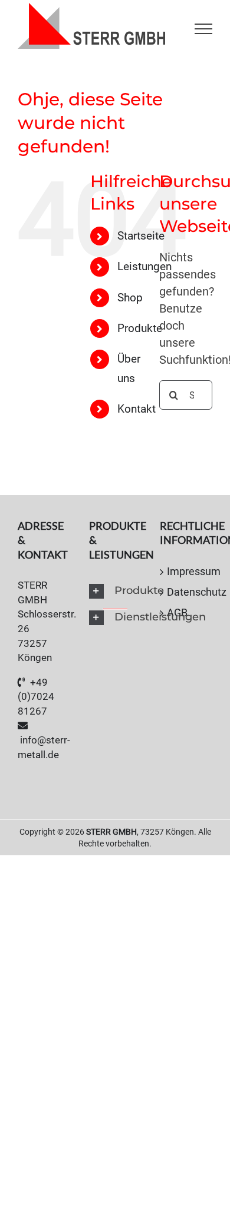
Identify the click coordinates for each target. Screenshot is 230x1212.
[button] (115, 591)
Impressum (186, 571)
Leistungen (144, 266)
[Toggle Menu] (203, 29)
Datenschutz (186, 592)
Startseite (141, 236)
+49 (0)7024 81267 (36, 696)
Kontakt (136, 409)
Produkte (139, 328)
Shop (130, 297)
